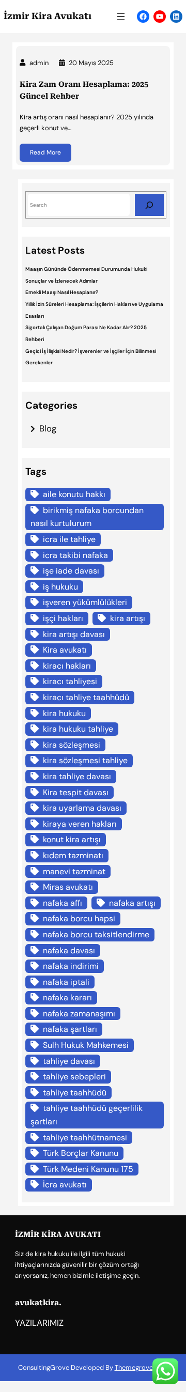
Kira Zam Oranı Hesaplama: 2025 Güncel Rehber (84, 90)
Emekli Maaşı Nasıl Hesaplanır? (61, 292)
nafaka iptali (66, 982)
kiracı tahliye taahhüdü (86, 697)
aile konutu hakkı (74, 494)
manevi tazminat (74, 871)
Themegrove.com (141, 1367)
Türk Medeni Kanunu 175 (88, 1169)
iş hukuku (60, 586)
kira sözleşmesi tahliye (85, 760)
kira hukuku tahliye (78, 728)
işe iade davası (71, 570)
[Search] (149, 205)
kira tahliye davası (77, 776)
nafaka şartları (70, 1029)
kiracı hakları (67, 665)
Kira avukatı (65, 649)
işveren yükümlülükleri (85, 602)
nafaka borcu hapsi (79, 918)
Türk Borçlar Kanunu (80, 1153)
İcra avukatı (65, 1184)
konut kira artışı (72, 839)
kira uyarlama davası (82, 807)
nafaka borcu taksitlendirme (96, 934)
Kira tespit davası (76, 792)
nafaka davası (69, 950)
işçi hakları (63, 618)
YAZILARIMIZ (39, 1323)
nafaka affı (62, 903)
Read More (45, 152)
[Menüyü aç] (121, 16)
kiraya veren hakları (80, 823)
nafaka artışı (132, 903)
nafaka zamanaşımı (79, 1013)
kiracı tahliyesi (70, 681)
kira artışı (127, 618)
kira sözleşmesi (71, 744)
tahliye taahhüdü (74, 1092)
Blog (47, 428)
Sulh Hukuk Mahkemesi (86, 1045)
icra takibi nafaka (75, 555)
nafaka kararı (67, 997)
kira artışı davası (74, 634)
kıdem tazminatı (73, 855)
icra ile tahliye (69, 539)
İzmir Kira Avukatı (47, 16)
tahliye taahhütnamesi (85, 1137)
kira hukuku (64, 713)
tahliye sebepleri (74, 1076)
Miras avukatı (68, 886)
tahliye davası (69, 1061)
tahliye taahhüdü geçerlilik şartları (86, 1115)
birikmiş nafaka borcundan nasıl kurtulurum (87, 517)
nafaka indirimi (71, 966)
